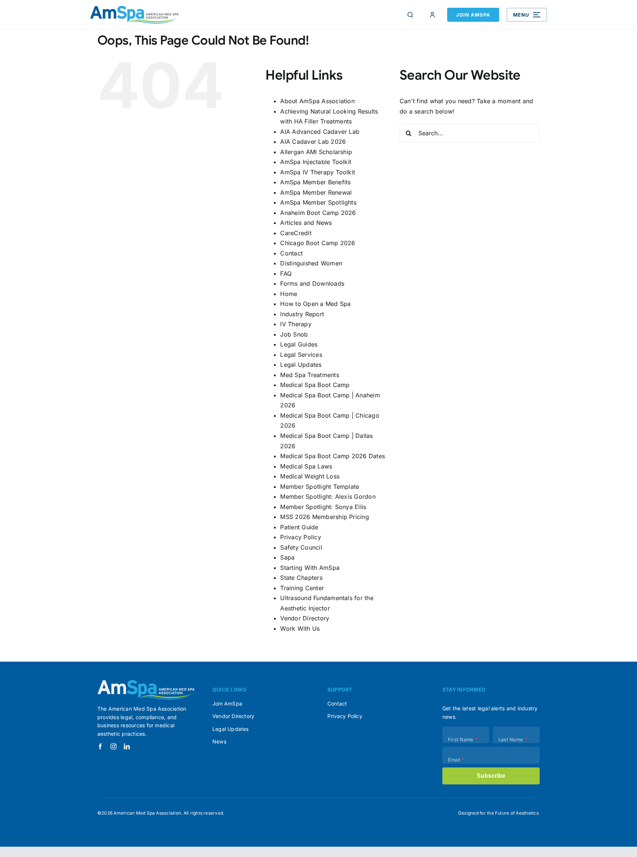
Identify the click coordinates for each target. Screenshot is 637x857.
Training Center (302, 588)
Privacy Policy (300, 537)
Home (288, 293)
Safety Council (301, 547)
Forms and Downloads (312, 283)
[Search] (410, 14)
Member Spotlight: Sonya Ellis (323, 507)
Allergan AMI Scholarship (316, 152)
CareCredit (295, 233)
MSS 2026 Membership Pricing (324, 516)
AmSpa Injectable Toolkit (315, 162)
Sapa (287, 557)
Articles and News (306, 222)
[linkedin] (127, 746)
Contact (291, 253)
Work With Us (300, 628)
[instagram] (113, 746)
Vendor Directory (304, 618)
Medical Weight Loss (310, 476)
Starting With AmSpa (310, 567)
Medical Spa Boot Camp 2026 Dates (332, 456)
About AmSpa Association (317, 101)
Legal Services (301, 354)
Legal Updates (300, 364)
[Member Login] (432, 14)
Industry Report (302, 314)
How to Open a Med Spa (315, 303)
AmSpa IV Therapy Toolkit (317, 172)
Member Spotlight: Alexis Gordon (327, 496)
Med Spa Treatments (309, 375)
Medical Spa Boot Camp (314, 385)
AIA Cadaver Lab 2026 (313, 141)
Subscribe (491, 776)
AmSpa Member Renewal (316, 192)
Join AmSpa (473, 15)
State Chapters (301, 577)
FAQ (286, 273)
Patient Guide (299, 527)
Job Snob (294, 334)
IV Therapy (295, 324)
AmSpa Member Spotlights (318, 202)
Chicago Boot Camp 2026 (317, 243)
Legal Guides (298, 344)
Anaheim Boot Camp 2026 (318, 212)
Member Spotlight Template (319, 486)
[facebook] (100, 746)
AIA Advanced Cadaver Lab (319, 131)
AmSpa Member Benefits (315, 182)
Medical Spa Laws (306, 466)
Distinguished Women (311, 263)
